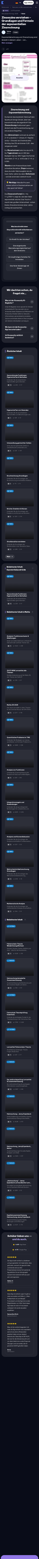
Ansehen (19, 78)
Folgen (16, 32)
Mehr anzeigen (7, 43)
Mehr (8, 557)
